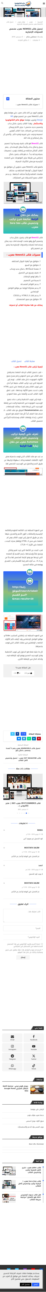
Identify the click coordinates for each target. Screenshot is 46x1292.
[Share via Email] (19, 738)
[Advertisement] (23, 68)
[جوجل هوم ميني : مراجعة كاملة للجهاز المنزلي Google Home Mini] (37, 1089)
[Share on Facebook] (17, 734)
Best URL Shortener (36, 1144)
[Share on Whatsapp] (29, 738)
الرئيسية (40, 22)
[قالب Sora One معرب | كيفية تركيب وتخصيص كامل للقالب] (9, 1184)
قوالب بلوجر (21, 22)
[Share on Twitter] (12, 734)
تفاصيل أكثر (26, 1284)
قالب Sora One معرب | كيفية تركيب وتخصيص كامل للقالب (29, 1183)
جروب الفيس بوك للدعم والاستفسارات (31, 1126)
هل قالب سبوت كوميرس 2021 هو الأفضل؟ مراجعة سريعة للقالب (30, 1197)
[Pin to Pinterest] (39, 738)
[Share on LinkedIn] (34, 738)
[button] (5, 794)
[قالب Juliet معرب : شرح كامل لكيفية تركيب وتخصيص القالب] (9, 1170)
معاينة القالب (29, 361)
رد (4, 830)
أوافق (36, 1284)
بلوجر (31, 22)
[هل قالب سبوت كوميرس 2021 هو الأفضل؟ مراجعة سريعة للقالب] (23, 787)
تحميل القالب (16, 361)
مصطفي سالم (31, 36)
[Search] (2, 3)
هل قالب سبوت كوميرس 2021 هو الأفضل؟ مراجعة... (23, 804)
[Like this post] (23, 734)
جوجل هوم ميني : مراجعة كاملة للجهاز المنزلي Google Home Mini (15, 1088)
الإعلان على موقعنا (37, 1109)
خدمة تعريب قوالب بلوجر (35, 1115)
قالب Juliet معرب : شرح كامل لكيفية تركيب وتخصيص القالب (31, 1170)
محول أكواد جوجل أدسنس (35, 1121)
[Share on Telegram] (24, 738)
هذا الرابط (26, 446)
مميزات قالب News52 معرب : (27, 104)
